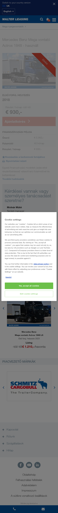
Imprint (8, 277)
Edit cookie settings (29, 294)
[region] (28, 256)
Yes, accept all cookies (29, 286)
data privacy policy (41, 264)
